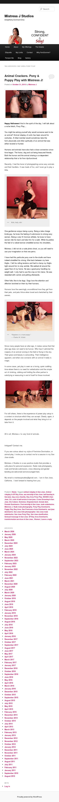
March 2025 (9, 540)
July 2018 (8, 624)
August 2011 (10, 761)
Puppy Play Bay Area (13, 509)
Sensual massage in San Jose (16, 516)
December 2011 (11, 749)
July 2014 (8, 723)
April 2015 (9, 709)
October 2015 (10, 694)
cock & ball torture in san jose (24, 499)
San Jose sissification (39, 514)
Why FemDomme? (43, 52)
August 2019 (10, 601)
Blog (19, 58)
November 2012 (11, 741)
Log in (7, 786)
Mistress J (32, 84)
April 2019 (9, 607)
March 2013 (9, 729)
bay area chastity (19, 497)
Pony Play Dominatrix (41, 507)
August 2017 (10, 648)
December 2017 (11, 639)
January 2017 (10, 665)
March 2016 (9, 685)
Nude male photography (23, 507)
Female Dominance (12, 504)
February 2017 (10, 662)
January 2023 (10, 566)
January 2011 (10, 770)
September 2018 (11, 618)
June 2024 (9, 548)
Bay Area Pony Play (34, 497)
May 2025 (8, 537)
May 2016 (8, 680)
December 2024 (11, 543)
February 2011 (10, 767)
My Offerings (26, 47)
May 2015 (8, 706)
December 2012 (11, 738)
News (14, 492)
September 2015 (11, 697)
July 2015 (8, 703)
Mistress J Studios (19, 16)
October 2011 (10, 755)
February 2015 (10, 712)
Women (37, 519)
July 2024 (8, 546)
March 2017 (9, 659)
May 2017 (8, 653)
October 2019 (10, 598)
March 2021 (9, 581)
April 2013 (9, 726)
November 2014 (11, 718)
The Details (39, 47)
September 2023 (11, 560)
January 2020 (10, 595)
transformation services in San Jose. (19, 519)
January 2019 (10, 613)
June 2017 (9, 650)
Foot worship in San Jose (30, 504)
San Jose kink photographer (25, 511)
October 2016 (10, 671)
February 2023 (10, 563)
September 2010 (11, 773)
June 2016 (9, 677)
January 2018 (10, 636)
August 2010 (10, 776)
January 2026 (10, 534)
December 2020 (11, 583)
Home (7, 47)
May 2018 (8, 630)
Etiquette (8, 52)
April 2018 (9, 633)
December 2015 (11, 691)
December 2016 (11, 668)
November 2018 (11, 615)
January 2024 (10, 554)
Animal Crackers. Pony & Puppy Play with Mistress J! (24, 78)
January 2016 (10, 688)
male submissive (47, 504)
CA (10, 499)
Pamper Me (9, 58)
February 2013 (10, 732)
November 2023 (11, 557)
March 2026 (9, 531)
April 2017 (9, 656)
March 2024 (9, 551)
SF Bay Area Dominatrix (38, 516)
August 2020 (10, 586)
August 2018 (10, 621)
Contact (30, 52)
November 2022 (11, 569)
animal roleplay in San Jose (34, 492)
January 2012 (10, 747)
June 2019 (9, 604)
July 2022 (8, 572)
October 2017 (10, 642)
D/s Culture (13, 502)
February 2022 (10, 575)
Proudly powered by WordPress (29, 797)
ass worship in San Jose (33, 494)
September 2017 (11, 645)
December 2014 (11, 714)
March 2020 (9, 592)
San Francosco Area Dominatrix (34, 509)
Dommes (22, 502)
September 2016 (11, 674)
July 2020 (8, 589)
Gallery (28, 58)
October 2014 (10, 720)
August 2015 (10, 700)
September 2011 (11, 758)
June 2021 (9, 578)
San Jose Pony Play (22, 514)
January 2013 (10, 735)
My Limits (19, 52)
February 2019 (10, 610)
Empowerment (32, 502)
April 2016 (9, 682)
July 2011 (8, 764)
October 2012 (10, 744)
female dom (43, 502)
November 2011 (11, 752)
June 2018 (9, 627)
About (16, 47)
